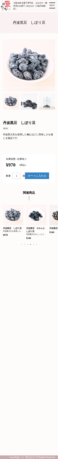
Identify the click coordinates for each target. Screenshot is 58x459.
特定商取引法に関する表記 (18, 376)
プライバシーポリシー (16, 362)
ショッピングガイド (15, 355)
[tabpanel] (12, 101)
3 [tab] (27, 244)
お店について (11, 383)
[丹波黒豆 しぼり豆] (13, 215)
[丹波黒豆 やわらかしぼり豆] (36, 215)
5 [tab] (33, 244)
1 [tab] (21, 244)
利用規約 (9, 369)
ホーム (8, 341)
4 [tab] (30, 244)
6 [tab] (36, 244)
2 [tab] (24, 244)
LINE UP (9, 348)
